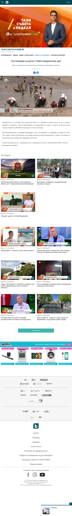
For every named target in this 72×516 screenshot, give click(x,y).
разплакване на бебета (9, 145)
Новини (15, 55)
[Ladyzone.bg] (33, 454)
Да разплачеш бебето (55, 143)
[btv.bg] (26, 439)
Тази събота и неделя (12, 49)
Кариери (36, 501)
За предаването (6, 55)
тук (69, 403)
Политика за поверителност (36, 510)
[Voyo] (23, 454)
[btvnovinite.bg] (35, 450)
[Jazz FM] (46, 470)
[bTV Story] (37, 443)
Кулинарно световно (58, 55)
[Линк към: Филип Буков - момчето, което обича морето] (18, 301)
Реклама (36, 496)
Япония (65, 143)
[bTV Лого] (36, 484)
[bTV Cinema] (44, 439)
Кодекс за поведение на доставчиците (36, 514)
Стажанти (53, 508)
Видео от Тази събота (26, 55)
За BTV (36, 492)
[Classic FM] (32, 476)
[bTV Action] (24, 443)
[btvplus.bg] (23, 450)
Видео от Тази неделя (42, 55)
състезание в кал (13, 143)
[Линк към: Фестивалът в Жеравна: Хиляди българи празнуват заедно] (54, 175)
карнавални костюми (39, 143)
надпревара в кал (25, 143)
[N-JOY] (26, 470)
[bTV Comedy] (34, 439)
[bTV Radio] (36, 470)
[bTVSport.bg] (46, 454)
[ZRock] (41, 476)
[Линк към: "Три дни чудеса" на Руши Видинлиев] (18, 208)
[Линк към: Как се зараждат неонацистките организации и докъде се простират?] (54, 335)
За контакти (36, 505)
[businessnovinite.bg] (48, 450)
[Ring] (49, 442)
